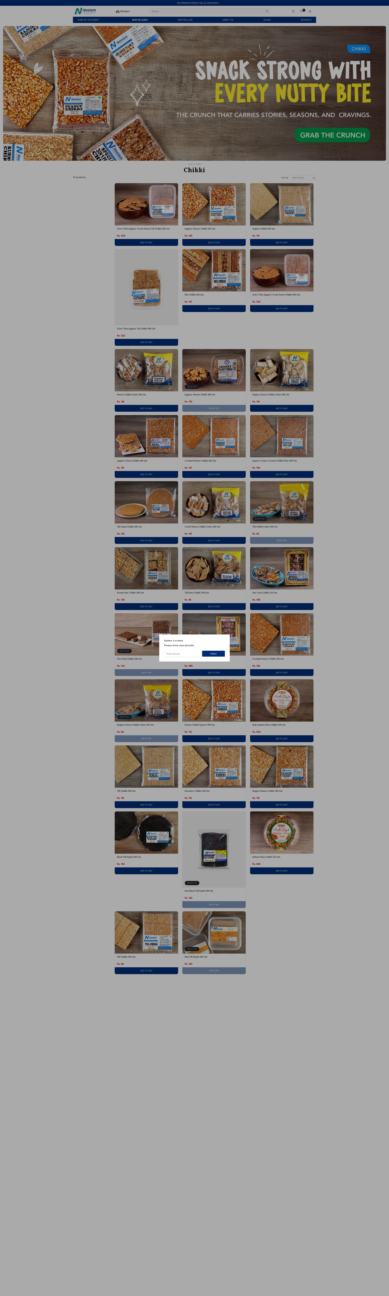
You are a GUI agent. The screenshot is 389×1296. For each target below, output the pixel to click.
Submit (213, 654)
